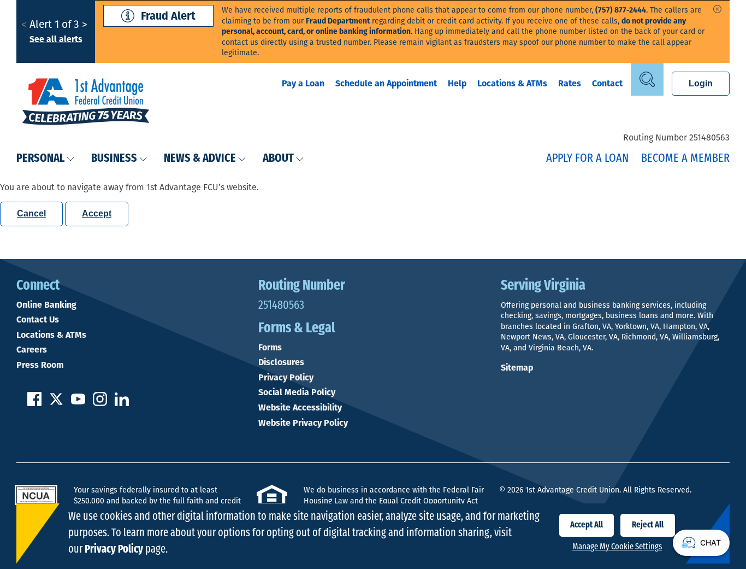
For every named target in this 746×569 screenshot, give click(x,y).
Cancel (31, 213)
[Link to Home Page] (85, 103)
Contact (607, 83)
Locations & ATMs (512, 83)
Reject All (648, 525)
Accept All (586, 525)
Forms (270, 348)
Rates (569, 83)
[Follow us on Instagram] (100, 403)
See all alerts (55, 39)
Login (701, 83)
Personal (40, 158)
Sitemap (517, 367)
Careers (31, 350)
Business (114, 158)
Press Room (39, 365)
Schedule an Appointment (386, 83)
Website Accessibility (300, 408)
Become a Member (685, 158)
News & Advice (200, 158)
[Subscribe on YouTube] (78, 403)
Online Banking (46, 305)
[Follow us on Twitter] (56, 403)
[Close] (717, 9)
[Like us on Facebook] (34, 403)
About (278, 158)
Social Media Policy (296, 392)
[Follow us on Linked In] (122, 403)
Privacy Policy (285, 378)
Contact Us (37, 320)
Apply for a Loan (587, 158)
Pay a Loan (303, 83)
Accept (96, 213)
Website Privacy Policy (303, 423)
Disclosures (281, 362)
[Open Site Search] (647, 79)
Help (457, 83)
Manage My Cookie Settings (617, 547)
